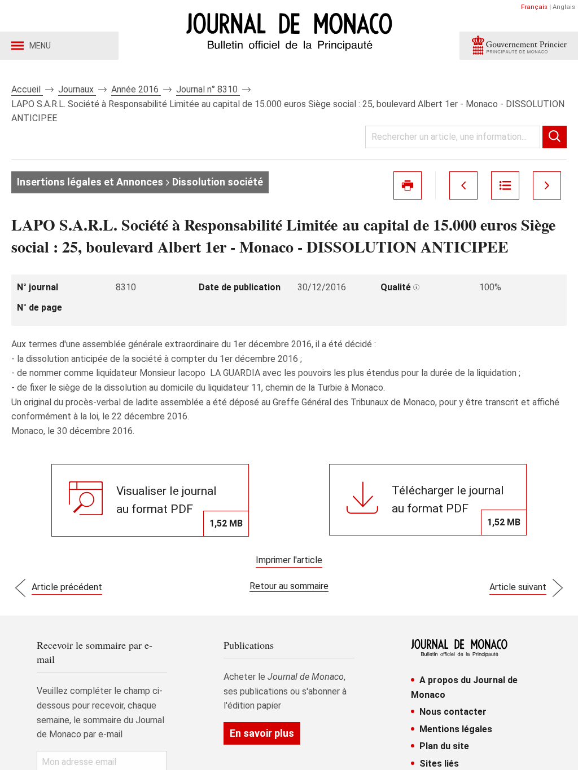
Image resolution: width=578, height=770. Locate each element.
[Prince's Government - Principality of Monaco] (518, 46)
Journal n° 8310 (208, 89)
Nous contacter (453, 711)
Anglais (564, 7)
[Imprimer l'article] (407, 185)
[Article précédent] (463, 185)
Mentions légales (455, 729)
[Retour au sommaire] (505, 185)
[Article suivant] (547, 185)
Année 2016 (136, 89)
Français (534, 7)
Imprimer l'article (289, 560)
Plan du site (444, 746)
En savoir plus (262, 733)
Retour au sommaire (289, 586)
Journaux (77, 89)
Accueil (27, 89)
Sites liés (439, 763)
